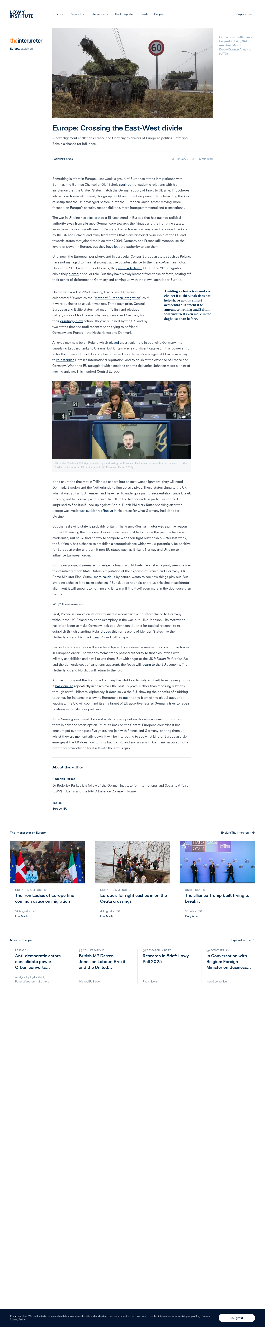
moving (57, 371)
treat (96, 637)
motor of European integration (117, 298)
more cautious (104, 577)
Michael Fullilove (89, 981)
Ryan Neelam (151, 981)
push (126, 697)
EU (65, 808)
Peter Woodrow (25, 981)
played (74, 274)
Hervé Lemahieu (216, 981)
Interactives (98, 14)
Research (76, 14)
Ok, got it (236, 1318)
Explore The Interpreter (236, 832)
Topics (56, 14)
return (146, 664)
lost (158, 179)
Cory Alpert (192, 916)
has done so (64, 686)
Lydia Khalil (37, 977)
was (161, 526)
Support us (244, 14)
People (158, 14)
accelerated (95, 217)
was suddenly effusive (96, 511)
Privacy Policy (17, 1319)
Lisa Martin (22, 916)
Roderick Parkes (62, 159)
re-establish (65, 360)
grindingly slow (71, 321)
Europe (14, 48)
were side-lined (130, 268)
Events (144, 14)
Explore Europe (241, 940)
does (107, 631)
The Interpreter (124, 14)
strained (125, 184)
